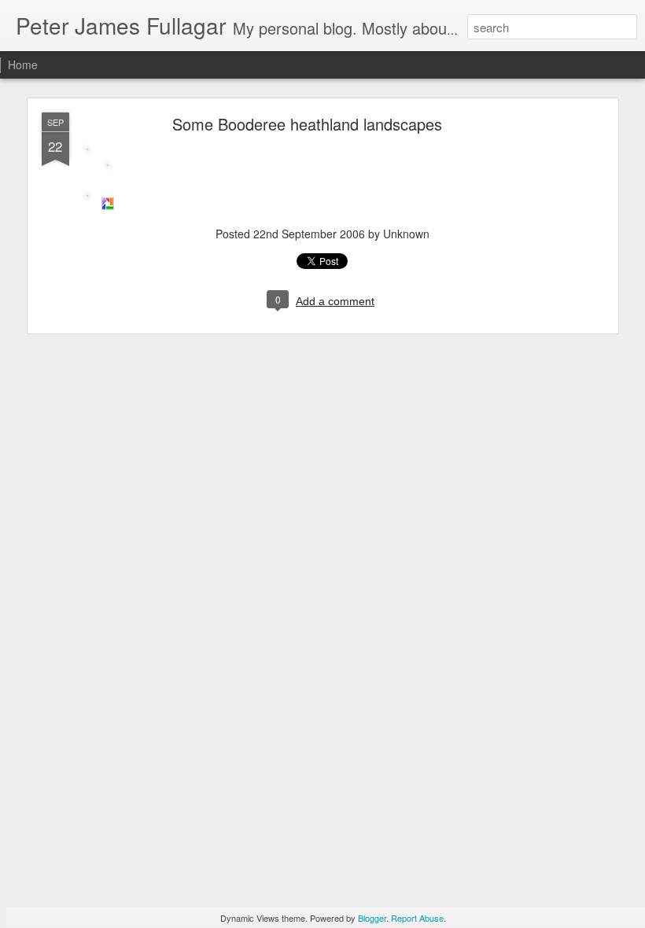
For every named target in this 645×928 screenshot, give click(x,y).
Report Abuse (417, 917)
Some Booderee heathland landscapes (307, 123)
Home (23, 64)
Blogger (372, 917)
